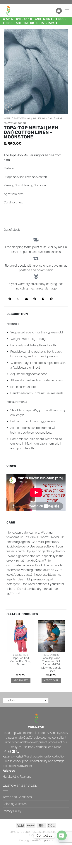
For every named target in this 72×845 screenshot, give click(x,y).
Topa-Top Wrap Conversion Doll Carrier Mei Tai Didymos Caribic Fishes (51, 665)
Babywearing (22, 118)
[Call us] (17, 751)
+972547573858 (13, 756)
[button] (59, 11)
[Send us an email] (13, 751)
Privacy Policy (12, 811)
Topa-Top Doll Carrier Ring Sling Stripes (20, 661)
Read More (53, 747)
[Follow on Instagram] (9, 751)
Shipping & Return (15, 804)
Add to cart (21, 680)
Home (7, 118)
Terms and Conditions (17, 797)
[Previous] (7, 655)
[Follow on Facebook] (5, 751)
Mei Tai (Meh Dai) (42, 118)
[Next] (64, 655)
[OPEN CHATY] (62, 835)
